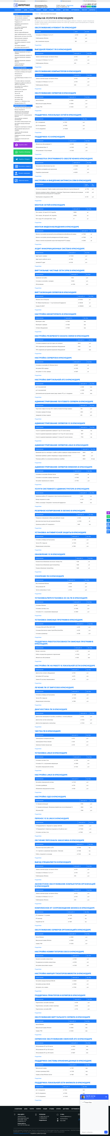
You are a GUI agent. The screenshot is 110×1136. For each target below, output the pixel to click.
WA (90, 6)
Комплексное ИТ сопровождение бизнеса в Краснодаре (65, 908)
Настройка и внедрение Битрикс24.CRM (21, 27)
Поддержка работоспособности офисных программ (23, 83)
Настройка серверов (20, 45)
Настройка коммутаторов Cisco (23, 121)
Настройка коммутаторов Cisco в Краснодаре (59, 952)
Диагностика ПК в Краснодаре (51, 709)
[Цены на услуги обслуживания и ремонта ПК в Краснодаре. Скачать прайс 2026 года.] (23, 5)
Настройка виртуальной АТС (22, 47)
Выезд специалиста (20, 109)
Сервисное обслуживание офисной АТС (21, 132)
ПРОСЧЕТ (84, 10)
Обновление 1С (18, 73)
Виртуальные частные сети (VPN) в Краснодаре (60, 270)
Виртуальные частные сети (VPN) (23, 36)
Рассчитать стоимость (24, 166)
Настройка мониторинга (21, 40)
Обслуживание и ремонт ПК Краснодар (55, 28)
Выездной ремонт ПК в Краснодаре (53, 49)
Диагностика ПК (19, 91)
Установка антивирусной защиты (23, 71)
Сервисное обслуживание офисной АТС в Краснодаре (63, 1039)
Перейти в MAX (22, 144)
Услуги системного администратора (19, 64)
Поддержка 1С (18, 21)
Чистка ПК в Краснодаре (48, 731)
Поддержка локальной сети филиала (22, 139)
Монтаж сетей (18, 30)
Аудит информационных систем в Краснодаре (60, 249)
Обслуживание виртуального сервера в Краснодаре (62, 1017)
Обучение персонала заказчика (23, 107)
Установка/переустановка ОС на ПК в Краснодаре (61, 598)
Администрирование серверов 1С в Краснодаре (60, 423)
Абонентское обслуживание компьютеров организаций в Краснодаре (65, 885)
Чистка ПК (17, 93)
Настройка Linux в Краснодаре (51, 775)
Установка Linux (19, 95)
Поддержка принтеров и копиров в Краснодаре (60, 995)
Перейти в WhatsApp (24, 152)
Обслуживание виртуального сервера (22, 129)
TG (95, 6)
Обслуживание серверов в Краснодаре (55, 93)
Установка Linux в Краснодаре (51, 753)
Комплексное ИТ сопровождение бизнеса (23, 115)
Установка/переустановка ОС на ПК (23, 78)
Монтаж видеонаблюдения (21, 32)
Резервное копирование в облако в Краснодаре (60, 511)
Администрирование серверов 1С (23, 55)
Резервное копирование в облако (23, 69)
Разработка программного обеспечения (21, 24)
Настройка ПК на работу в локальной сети (21, 87)
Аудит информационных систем (23, 34)
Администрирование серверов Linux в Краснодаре (61, 445)
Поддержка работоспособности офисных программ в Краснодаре (64, 643)
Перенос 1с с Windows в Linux (22, 101)
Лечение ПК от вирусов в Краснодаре (54, 687)
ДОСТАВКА (66, 10)
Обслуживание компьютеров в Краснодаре (58, 71)
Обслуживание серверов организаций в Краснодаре (63, 930)
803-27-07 (89, 4)
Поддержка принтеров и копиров (23, 126)
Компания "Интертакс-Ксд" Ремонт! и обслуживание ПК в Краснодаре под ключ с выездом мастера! (44, 1130)
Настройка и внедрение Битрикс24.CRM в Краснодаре (63, 180)
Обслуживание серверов (21, 18)
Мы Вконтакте (64, 1118)
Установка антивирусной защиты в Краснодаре (60, 532)
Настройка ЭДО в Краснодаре (50, 797)
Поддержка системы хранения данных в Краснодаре (63, 1061)
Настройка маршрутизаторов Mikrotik (22, 124)
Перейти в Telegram (24, 159)
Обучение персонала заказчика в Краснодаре (59, 840)
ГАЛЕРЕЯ (38, 10)
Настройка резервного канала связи (22, 42)
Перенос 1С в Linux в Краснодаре (52, 818)
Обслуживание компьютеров (22, 16)
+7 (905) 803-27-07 (44, 1116)
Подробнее (38, 45)
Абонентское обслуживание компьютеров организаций (22, 112)
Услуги (16, 14)
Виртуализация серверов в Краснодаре (55, 292)
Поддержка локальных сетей (22, 19)
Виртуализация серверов (21, 38)
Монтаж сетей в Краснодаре (50, 205)
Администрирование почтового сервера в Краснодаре (64, 401)
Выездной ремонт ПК (20, 103)
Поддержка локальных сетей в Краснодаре (58, 115)
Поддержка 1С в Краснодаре (50, 137)
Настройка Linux (19, 97)
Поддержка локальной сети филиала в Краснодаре (62, 1083)
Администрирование (20, 50)
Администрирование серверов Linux (23, 58)
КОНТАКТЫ (92, 10)
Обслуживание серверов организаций (21, 119)
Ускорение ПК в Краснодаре (49, 576)
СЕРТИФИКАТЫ (75, 10)
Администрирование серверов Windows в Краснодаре (63, 467)
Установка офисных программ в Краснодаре (59, 620)
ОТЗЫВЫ (51, 10)
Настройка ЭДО (19, 99)
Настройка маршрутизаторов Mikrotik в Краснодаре (63, 973)
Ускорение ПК (18, 75)
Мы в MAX (62, 1120)
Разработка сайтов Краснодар (38, 1133)
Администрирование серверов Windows (23, 61)
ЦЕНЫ (25, 10)
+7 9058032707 (43, 1118)
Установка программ (20, 67)
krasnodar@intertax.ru (65, 1116)
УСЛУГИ (31, 10)
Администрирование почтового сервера (23, 52)
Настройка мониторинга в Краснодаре (55, 314)
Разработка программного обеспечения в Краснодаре (64, 159)
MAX (84, 6)
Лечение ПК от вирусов (21, 89)
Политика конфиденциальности (21, 1133)
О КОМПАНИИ (18, 1108)
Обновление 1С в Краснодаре (50, 554)
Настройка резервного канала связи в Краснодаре (62, 336)
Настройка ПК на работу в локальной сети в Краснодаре (65, 666)
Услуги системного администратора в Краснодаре (62, 489)
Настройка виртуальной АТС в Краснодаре (57, 380)
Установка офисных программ (22, 81)
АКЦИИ (45, 10)
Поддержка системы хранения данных (23, 136)
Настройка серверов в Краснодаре (53, 358)
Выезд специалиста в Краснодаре (53, 862)
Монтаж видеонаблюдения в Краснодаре (57, 227)
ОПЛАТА (58, 10)
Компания (18, 10)
